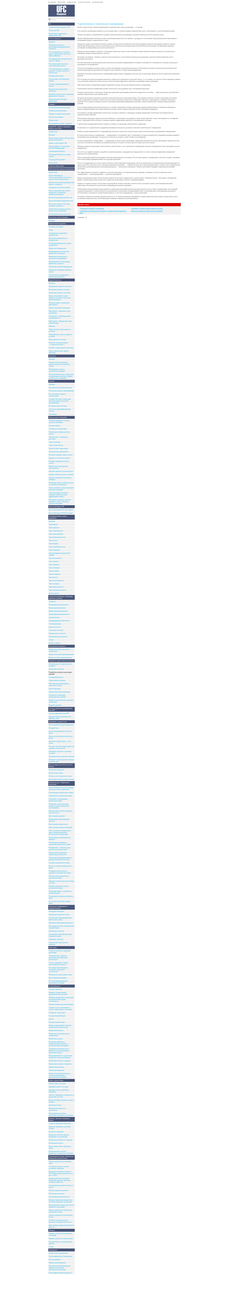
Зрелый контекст (54, 617)
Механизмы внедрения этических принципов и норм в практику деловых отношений (60, 501)
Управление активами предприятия (60, 267)
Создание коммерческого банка (59, 863)
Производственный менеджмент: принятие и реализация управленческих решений (60, 1268)
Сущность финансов (55, 989)
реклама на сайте (97, 2)
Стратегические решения (57, 680)
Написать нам (71, 2)
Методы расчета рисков (56, 1194)
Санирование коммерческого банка (60, 796)
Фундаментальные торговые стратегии (61, 756)
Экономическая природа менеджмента (61, 169)
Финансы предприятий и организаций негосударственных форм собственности (61, 999)
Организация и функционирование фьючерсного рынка (60, 919)
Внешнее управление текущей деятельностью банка (59, 887)
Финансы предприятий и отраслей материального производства (60, 1026)
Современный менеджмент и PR (59, 27)
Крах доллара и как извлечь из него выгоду (60, 765)
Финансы (52, 1230)
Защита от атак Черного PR (58, 143)
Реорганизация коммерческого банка (61, 793)
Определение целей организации (59, 692)
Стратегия (52, 601)
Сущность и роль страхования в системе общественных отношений (60, 1008)
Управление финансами (56, 1070)
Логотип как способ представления (60, 388)
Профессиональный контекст (58, 611)
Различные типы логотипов (58, 406)
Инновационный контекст (57, 608)
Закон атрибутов (54, 528)
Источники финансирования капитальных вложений (58, 982)
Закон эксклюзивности (56, 580)
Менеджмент (53, 1250)
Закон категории (54, 568)
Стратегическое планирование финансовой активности (59, 276)
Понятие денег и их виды (57, 1084)
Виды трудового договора (57, 339)
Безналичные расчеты (56, 1143)
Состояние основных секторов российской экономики (59, 1167)
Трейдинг (52, 104)
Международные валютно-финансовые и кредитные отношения (61, 1114)
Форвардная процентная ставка (59, 915)
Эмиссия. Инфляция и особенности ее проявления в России (61, 1096)
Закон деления (53, 561)
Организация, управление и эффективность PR (58, 34)
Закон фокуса (53, 577)
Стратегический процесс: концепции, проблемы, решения (61, 597)
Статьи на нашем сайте (56, 166)
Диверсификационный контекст (59, 614)
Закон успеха (53, 540)
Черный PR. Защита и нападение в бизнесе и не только (60, 127)
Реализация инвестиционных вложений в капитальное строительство (58, 969)
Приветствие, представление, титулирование (58, 467)
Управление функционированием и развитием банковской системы (60, 858)
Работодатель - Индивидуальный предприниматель (60, 317)
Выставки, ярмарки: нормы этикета (60, 455)
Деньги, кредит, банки (56, 1080)
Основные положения (56, 227)
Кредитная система (55, 1105)
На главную (52, 2)
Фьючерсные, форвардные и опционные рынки (58, 907)
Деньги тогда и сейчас (56, 773)
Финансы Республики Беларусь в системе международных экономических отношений (60, 1075)
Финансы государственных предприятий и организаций (58, 993)
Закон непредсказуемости (57, 537)
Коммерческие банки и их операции (60, 1140)
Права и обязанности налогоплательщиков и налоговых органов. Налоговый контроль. (60, 177)
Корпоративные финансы (57, 646)
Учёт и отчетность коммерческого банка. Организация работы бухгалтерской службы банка (60, 832)
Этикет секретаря (54, 442)
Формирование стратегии (57, 633)
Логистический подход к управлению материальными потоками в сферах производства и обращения (61, 376)
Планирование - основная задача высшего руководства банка (59, 848)
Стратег (51, 640)
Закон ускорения (54, 550)
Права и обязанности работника (59, 308)
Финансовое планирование (57, 248)
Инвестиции (53, 947)
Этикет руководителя (56, 445)
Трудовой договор (55, 280)
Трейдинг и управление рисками (59, 114)
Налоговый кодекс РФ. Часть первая (61, 510)
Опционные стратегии (56, 939)
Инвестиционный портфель (58, 978)
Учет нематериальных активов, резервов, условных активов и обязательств (59, 71)
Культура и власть (55, 627)
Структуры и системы (56, 630)
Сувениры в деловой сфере (58, 429)
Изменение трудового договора (59, 289)
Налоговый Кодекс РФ (56, 507)
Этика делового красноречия (58, 452)
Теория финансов (54, 986)
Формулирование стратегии (58, 637)
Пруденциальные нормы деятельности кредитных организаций (61, 1206)
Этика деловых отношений (58, 417)
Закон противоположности (57, 590)
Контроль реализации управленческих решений (146, 211)
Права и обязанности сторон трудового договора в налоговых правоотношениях (60, 298)
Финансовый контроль (56, 1030)
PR (50, 24)
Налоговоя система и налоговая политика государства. (59, 205)
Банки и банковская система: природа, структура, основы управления (61, 788)
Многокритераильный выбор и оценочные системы (59, 684)
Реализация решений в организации (92, 208)
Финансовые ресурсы (56, 1039)
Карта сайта (61, 2)
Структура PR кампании (57, 160)
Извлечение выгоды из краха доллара (61, 779)
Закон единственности (56, 534)
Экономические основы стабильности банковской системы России (61, 1157)
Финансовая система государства (60, 1061)
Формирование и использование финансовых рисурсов (59, 262)
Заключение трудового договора (59, 293)
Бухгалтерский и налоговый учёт (60, 214)
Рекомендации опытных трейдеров (60, 123)
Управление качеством (56, 669)
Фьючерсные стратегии (56, 931)
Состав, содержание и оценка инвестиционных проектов (58, 963)
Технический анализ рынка (58, 111)
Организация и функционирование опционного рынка (60, 935)
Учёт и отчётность (55, 39)
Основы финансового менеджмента (60, 1256)
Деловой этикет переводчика (58, 448)
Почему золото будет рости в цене (60, 776)
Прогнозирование (55, 689)
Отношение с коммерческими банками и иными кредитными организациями (59, 806)
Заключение (53, 414)
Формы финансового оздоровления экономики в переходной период (60, 1056)
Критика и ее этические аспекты (59, 458)
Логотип (51, 381)
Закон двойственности (56, 587)
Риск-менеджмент (55, 1259)
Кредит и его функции (56, 1132)
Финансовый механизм (56, 1067)
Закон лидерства (54, 565)
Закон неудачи (53, 544)
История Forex (54, 728)
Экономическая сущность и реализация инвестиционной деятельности (58, 957)
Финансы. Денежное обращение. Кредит (59, 1119)
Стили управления (55, 624)
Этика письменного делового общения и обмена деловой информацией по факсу (58, 494)
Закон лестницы (54, 584)
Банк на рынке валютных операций (60, 827)
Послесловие (53, 163)
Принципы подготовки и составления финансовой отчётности (61, 95)
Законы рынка (53, 120)
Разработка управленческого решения (61, 661)
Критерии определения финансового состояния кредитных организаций (61, 1201)
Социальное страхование (57, 1013)
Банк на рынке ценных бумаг (58, 824)
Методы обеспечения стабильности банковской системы (60, 1211)
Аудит (51, 230)
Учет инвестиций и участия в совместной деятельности (58, 65)
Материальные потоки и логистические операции (57, 370)
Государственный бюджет (57, 1016)
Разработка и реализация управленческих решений (57, 696)
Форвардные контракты (56, 911)
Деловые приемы (54, 426)
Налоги (51, 1019)
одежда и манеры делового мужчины (61, 474)
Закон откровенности (56, 531)
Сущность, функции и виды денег (60, 1123)
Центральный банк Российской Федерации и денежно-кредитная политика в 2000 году (59, 1180)
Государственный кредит (57, 1022)
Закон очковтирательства (57, 547)
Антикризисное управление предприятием (58, 234)
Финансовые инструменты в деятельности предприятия (58, 257)
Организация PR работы (57, 151)
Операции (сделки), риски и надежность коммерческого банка (60, 872)
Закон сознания (54, 571)
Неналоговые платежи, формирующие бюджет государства (61, 183)
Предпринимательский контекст (59, 621)
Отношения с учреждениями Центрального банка (58, 800)
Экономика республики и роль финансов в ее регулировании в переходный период (59, 1050)
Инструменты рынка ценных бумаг (60, 975)
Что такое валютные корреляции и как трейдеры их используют (61, 747)
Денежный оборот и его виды (58, 1087)
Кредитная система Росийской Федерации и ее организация (59, 1136)
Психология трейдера (56, 117)
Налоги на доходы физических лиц (60, 198)
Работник (52, 326)
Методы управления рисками (58, 1190)
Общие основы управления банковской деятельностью (58, 853)
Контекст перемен (55, 643)
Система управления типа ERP (59, 713)
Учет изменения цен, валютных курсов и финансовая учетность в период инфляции (60, 54)
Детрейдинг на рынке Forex (58, 722)
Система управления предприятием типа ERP (60, 709)
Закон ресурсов (54, 593)
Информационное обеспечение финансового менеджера (59, 252)
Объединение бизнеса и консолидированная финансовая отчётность (59, 47)
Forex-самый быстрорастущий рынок (61, 725)
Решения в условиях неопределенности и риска (147, 208)
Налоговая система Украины (58, 217)
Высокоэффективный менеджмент (60, 1273)
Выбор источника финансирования (60, 658)
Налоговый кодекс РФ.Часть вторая (61, 513)
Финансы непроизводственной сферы (61, 1004)
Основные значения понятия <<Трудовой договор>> (58, 343)
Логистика (52, 356)
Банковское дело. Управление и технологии (59, 783)
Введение (52, 42)
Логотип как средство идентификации (61, 391)
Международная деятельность (59, 605)
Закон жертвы (53, 524)
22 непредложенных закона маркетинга (58, 517)
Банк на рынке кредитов (57, 816)
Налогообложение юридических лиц (61, 201)
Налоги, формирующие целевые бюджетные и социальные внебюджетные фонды (59, 192)
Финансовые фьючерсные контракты (61, 923)
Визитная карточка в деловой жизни (61, 471)
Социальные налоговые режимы (59, 187)
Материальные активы (56, 76)
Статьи (51, 1247)
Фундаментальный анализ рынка (59, 107)
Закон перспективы (55, 558)
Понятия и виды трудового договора (61, 348)
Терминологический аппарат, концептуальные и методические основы (59, 364)
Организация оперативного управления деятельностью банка (60, 843)
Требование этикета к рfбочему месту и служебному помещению (61, 484)
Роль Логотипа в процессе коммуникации (57, 395)
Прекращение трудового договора (60, 286)
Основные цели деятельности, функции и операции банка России (60, 1221)
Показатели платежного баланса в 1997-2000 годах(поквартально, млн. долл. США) (61, 1173)
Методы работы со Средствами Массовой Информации (59, 147)
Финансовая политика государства (60, 1064)
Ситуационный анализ (56, 677)
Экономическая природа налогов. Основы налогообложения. (60, 210)
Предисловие (53, 132)
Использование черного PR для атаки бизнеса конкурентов (61, 139)
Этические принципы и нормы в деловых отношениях (59, 421)
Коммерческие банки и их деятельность (57, 1109)
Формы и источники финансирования (61, 654)
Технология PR (54, 30)
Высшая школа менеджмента (58, 1253)
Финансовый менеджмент (57, 224)
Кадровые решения (55, 705)
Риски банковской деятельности (59, 1197)
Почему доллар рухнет (56, 770)
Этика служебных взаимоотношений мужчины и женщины (61, 489)
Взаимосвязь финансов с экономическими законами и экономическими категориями (59, 1044)
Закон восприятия (55, 574)
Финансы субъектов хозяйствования (61, 1238)
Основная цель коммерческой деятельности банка (58, 877)
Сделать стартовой (84, 2)
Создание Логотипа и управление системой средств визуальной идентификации (60, 401)
